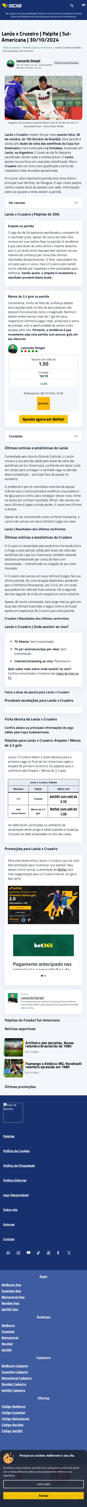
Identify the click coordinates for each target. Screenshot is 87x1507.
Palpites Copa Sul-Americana (37, 47)
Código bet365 (12, 1430)
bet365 (7, 1349)
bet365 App (10, 1309)
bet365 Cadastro (13, 1390)
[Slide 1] (42, 976)
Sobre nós (10, 1210)
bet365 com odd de (63, 799)
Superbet (8, 1331)
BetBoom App (11, 1284)
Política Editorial (14, 1180)
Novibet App (10, 1303)
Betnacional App (13, 1297)
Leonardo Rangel (28, 60)
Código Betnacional (15, 1418)
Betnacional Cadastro (17, 1378)
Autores (9, 1224)
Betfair (62, 869)
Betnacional (10, 1337)
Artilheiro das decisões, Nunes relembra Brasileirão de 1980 (49, 1044)
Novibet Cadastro (14, 1384)
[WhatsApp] (8, 1253)
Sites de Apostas (11, 47)
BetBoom (8, 1325)
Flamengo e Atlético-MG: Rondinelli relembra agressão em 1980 (53, 1065)
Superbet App (11, 1290)
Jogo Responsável (16, 1195)
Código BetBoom (13, 1406)
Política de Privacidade (19, 1166)
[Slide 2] (45, 976)
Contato (9, 1239)
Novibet (7, 1343)
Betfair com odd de (63, 811)
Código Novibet (12, 1424)
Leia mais (43, 1483)
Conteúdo (16, 436)
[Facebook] (59, 1253)
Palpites (9, 1136)
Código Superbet (13, 1412)
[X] (69, 1253)
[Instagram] (18, 1253)
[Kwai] (49, 1253)
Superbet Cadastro (15, 1371)
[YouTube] (28, 1253)
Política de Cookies (16, 1151)
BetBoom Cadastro (15, 1365)
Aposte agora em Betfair (43, 419)
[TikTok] (39, 1253)
